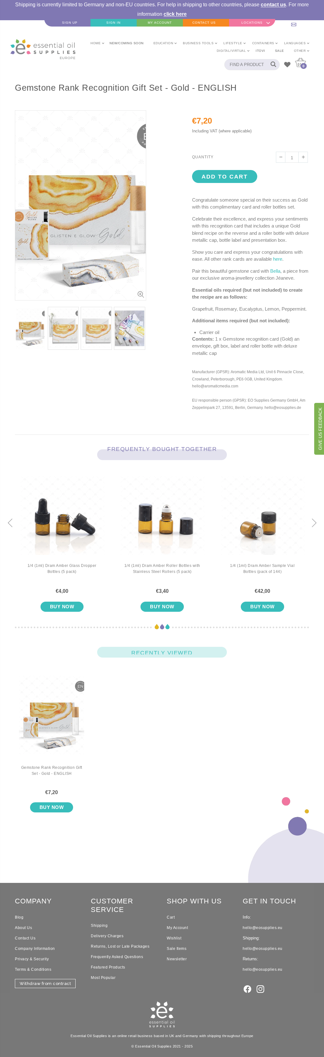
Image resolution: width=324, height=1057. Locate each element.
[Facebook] (247, 988)
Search (272, 64)
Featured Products (108, 967)
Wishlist (174, 938)
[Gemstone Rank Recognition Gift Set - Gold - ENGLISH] (51, 720)
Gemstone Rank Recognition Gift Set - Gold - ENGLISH (51, 770)
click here (175, 14)
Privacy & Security (32, 959)
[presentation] (10, 523)
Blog (19, 917)
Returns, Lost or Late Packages (120, 946)
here (277, 259)
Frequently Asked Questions (117, 957)
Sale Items (176, 948)
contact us (273, 4)
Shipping (99, 925)
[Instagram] (260, 988)
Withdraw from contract (45, 983)
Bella (275, 271)
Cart (171, 917)
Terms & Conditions (33, 969)
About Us (23, 928)
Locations (252, 22)
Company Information (35, 948)
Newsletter (177, 959)
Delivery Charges (107, 936)
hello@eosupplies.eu (301, 22)
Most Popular (103, 977)
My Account (177, 928)
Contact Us (25, 938)
